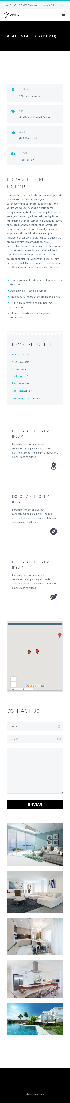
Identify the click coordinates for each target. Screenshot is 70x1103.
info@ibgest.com (55, 5)
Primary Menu (63, 15)
